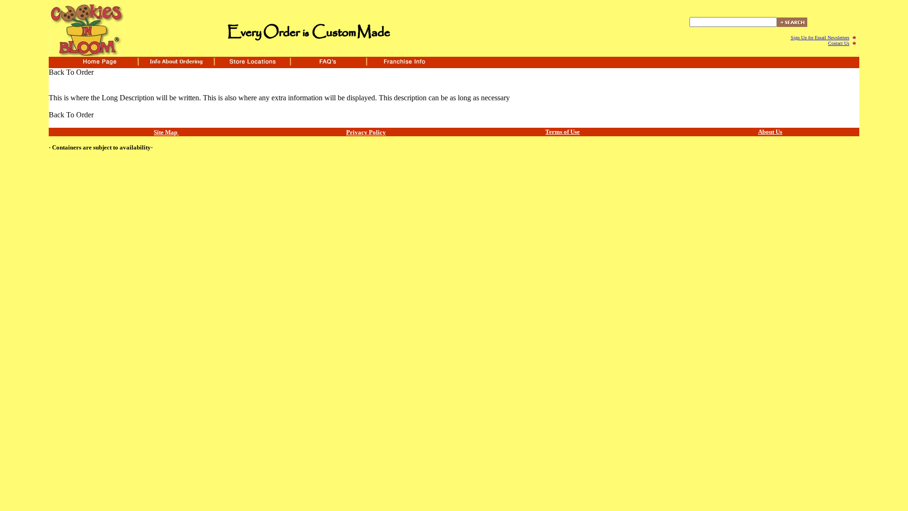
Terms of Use (562, 131)
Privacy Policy (366, 132)
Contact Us (838, 43)
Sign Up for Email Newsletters (820, 37)
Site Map (166, 132)
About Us (770, 131)
